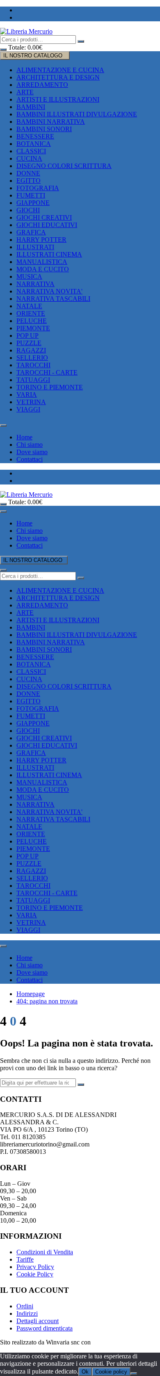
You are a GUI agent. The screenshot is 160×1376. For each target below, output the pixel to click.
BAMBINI (30, 106)
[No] (133, 1373)
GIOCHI (28, 210)
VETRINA (31, 401)
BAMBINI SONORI (44, 128)
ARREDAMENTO (42, 84)
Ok (85, 1372)
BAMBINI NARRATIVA (50, 121)
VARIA (26, 394)
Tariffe (25, 1259)
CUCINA (29, 158)
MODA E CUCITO (42, 269)
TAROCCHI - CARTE (47, 372)
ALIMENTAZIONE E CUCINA (60, 69)
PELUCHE (31, 320)
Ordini (24, 1306)
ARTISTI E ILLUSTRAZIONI (57, 99)
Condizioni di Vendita (44, 1252)
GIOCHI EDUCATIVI (46, 224)
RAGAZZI (31, 350)
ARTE (25, 92)
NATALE (29, 305)
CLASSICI (31, 151)
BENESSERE (35, 136)
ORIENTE (30, 313)
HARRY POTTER (41, 239)
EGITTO (28, 180)
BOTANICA (33, 143)
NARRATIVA (35, 283)
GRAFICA (31, 232)
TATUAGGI (33, 379)
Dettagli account (37, 1320)
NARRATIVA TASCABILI (53, 298)
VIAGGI (28, 409)
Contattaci (29, 459)
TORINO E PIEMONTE (49, 387)
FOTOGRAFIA (37, 187)
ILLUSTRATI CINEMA (49, 254)
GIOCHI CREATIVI (44, 217)
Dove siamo (32, 451)
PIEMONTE (33, 328)
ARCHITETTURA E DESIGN (58, 77)
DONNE (28, 173)
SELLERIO (32, 357)
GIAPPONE (33, 202)
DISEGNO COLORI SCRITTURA (64, 165)
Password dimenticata (44, 1328)
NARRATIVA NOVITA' (49, 291)
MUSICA (29, 276)
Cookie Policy (34, 1274)
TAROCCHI (33, 365)
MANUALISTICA (41, 261)
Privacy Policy (35, 1266)
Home (24, 437)
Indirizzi (27, 1313)
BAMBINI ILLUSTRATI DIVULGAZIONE (76, 114)
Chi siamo (29, 444)
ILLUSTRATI (35, 246)
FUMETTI (30, 195)
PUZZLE (28, 342)
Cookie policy (111, 1372)
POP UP (27, 335)
